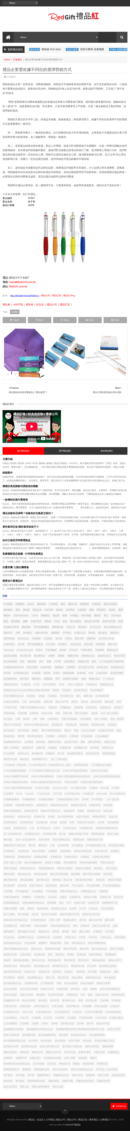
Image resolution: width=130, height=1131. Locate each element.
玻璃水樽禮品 (95, 954)
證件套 (59, 638)
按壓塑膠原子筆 (109, 903)
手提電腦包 (37, 891)
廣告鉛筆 (100, 880)
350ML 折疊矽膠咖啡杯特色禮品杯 (95, 49)
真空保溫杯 (9, 730)
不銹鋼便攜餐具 (11, 799)
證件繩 (80, 1023)
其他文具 (113, 816)
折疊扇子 (118, 707)
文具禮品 (70, 610)
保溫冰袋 (107, 811)
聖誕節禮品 (9, 736)
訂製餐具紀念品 (11, 1012)
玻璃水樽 (81, 954)
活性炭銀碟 (29, 943)
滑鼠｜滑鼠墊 (117, 719)
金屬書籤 (48, 678)
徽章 (119, 701)
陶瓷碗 (76, 1063)
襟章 (80, 1000)
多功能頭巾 (9, 851)
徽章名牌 (64, 885)
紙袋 (85, 989)
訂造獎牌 (60, 1017)
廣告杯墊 (107, 874)
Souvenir (29, 793)
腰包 (90, 994)
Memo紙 (104, 788)
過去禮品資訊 (107, 451)
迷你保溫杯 (60, 1040)
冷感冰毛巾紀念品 (86, 822)
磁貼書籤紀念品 (35, 977)
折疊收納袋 (9, 713)
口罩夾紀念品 (69, 828)
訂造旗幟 (36, 1017)
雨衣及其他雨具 (60, 1069)
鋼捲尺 (93, 1058)
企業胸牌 (8, 805)
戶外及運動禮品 (41, 627)
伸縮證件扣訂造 (78, 805)
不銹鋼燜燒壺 (28, 799)
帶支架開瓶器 (70, 862)
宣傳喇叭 (115, 851)
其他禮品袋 (41, 822)
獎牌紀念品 (112, 650)
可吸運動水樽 (85, 828)
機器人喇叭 (84, 931)
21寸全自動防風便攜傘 (15, 770)
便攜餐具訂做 (106, 684)
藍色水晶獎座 (28, 1000)
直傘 (22, 661)
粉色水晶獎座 (71, 983)
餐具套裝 (8, 1081)
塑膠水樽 (88, 696)
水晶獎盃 (36, 673)
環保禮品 (101, 610)
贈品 (63, 604)
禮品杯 (56, 615)
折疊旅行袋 (105, 897)
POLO (57, 621)
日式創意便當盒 (38, 920)
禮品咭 (67, 730)
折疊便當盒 (91, 707)
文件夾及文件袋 (106, 638)
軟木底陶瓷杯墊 (97, 1035)
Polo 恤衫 (50, 644)
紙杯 (119, 730)
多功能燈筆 (63, 845)
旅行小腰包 (9, 914)
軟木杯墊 (33, 1040)
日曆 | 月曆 (54, 920)
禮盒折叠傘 (77, 977)
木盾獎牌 (36, 638)
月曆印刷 (8, 459)
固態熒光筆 (78, 839)
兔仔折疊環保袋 (65, 816)
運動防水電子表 (53, 1052)
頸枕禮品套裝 (118, 1075)
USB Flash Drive (20, 615)
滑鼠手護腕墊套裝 (97, 943)
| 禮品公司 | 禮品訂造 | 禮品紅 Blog (57, 295)
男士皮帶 (91, 966)
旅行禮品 (8, 719)
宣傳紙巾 (62, 644)
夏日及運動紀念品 (113, 627)
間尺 (58, 678)
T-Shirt (34, 615)
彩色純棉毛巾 (117, 667)
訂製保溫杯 (25, 1006)
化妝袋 (7, 828)
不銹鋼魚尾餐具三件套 (68, 799)
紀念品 (40, 304)
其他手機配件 (96, 690)
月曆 (35, 719)
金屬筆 (51, 655)
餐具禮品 (20, 1081)
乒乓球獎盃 (97, 799)
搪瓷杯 (30, 908)
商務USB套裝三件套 (78, 834)
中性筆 (85, 799)
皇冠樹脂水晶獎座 (108, 966)
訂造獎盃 (71, 1017)
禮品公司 (52, 304)
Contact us (120, 1106)
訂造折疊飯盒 (10, 1017)
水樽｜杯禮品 (100, 719)
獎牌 (120, 610)
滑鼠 (66, 943)
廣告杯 (29, 304)
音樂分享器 (77, 1075)
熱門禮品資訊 (65, 451)
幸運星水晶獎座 (83, 868)
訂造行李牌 (100, 1017)
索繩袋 (93, 989)
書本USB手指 (95, 920)
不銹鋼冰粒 (91, 684)
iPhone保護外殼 (117, 793)
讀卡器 (90, 1023)
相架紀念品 (105, 971)
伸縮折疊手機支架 (24, 805)
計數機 (35, 1023)
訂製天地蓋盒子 (41, 1006)
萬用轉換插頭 (118, 994)
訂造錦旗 (24, 1023)
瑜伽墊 (7, 960)
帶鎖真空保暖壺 (64, 868)
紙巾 (41, 661)
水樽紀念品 (70, 937)
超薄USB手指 (113, 1029)
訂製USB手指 (10, 1006)
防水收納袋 (38, 1063)
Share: (19, 793)
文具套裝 (93, 908)
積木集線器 (109, 977)
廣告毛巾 (8, 632)
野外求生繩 (69, 1052)
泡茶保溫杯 (119, 937)
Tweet (16, 320)
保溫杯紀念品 (104, 655)
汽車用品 (93, 937)
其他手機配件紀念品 (14, 696)
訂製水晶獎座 (100, 1006)
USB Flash (116, 615)
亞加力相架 (32, 667)
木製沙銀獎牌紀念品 (60, 926)
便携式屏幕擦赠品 (12, 811)
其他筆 (53, 822)
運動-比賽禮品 (92, 1046)
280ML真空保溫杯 (99, 770)
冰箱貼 (41, 696)
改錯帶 (73, 908)
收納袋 (94, 713)
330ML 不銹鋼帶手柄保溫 (16, 776)
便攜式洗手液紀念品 (50, 811)
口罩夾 (56, 828)
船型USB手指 (101, 994)
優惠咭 (55, 690)
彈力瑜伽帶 (9, 885)
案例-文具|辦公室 (101, 926)
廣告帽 (63, 650)
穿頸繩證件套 (31, 983)
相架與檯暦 (68, 673)
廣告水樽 (79, 638)
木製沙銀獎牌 (40, 926)
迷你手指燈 (74, 1040)
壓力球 (32, 845)
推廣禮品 (84, 604)
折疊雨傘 (34, 713)
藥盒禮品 (42, 1000)
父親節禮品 (25, 954)
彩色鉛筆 (22, 885)
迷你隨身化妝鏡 (29, 1046)
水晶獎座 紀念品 (26, 937)
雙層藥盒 (26, 1069)
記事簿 (54, 1023)
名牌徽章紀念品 (32, 834)
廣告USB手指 (62, 701)
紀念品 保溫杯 (88, 730)
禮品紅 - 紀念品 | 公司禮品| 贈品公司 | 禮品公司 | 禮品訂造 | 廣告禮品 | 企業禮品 (68, 1119)
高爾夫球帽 (67, 1081)
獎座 (50, 954)
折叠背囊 (78, 707)
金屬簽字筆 (21, 1058)
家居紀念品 (102, 667)
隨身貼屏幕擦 (92, 753)
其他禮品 (31, 696)
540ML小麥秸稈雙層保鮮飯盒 (18, 788)
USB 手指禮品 (49, 684)
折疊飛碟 (51, 903)
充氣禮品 (66, 690)
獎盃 (6, 621)
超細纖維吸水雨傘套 (14, 1029)
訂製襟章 (62, 736)
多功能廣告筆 (102, 696)
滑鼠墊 (47, 673)
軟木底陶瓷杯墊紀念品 (15, 1040)
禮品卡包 (50, 977)
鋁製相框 (82, 1058)
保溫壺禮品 (9, 816)
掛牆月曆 (67, 713)
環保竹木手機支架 (12, 724)
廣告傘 (6, 304)
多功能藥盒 (77, 845)
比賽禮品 (97, 931)
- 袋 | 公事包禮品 (58, 759)
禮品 (18, 610)
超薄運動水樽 (28, 1035)
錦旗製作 (8, 472)
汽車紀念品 (105, 937)
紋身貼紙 (81, 673)
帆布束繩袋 (35, 701)
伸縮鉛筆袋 (94, 805)
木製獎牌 (99, 650)
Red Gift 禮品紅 (73, 1124)
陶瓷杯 (7, 615)
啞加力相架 (112, 834)
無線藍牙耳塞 (10, 954)
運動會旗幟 (107, 1046)
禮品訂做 (37, 610)
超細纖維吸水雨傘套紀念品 (40, 1029)
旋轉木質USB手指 (91, 914)
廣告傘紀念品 (24, 874)
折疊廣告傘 (105, 707)
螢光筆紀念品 (68, 1000)
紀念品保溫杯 (10, 989)
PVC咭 (36, 684)
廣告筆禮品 (9, 638)
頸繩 (83, 678)
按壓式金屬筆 (10, 908)
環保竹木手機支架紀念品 (36, 724)
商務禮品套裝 (97, 834)
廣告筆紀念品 (42, 880)
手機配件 (26, 897)
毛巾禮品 (109, 931)
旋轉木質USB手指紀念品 (16, 920)
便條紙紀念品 (88, 655)
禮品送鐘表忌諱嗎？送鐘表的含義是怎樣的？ (28, 513)
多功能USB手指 (11, 627)
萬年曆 (21, 736)
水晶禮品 (48, 638)
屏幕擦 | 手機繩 (52, 862)
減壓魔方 (42, 943)
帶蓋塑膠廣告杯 (46, 868)
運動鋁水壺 (37, 1052)
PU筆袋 (115, 788)
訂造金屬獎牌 (10, 1023)
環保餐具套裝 (98, 724)
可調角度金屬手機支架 (106, 828)
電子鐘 (30, 1075)
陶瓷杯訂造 (64, 1063)
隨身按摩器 (88, 1063)
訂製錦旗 (74, 736)
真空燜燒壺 (9, 977)
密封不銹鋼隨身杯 (33, 862)
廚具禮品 (98, 868)
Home (7, 59)
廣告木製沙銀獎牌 (91, 874)
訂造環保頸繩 (85, 1017)
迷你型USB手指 (91, 621)
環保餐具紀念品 (60, 966)
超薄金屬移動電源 (47, 1035)
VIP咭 (61, 684)
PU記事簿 (8, 793)
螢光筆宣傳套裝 (35, 736)
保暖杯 (81, 811)
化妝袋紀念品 (20, 828)
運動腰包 (24, 1052)
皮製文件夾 (29, 971)
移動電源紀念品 (93, 977)
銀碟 (64, 615)
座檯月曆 (48, 701)
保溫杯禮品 (46, 667)
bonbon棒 (102, 793)
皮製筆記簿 (43, 971)
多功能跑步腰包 (116, 845)
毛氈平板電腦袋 (69, 719)
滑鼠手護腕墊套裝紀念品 (16, 948)
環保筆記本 (57, 724)
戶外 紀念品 (77, 885)
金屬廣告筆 (27, 747)
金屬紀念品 (35, 1058)
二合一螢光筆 (112, 799)
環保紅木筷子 (115, 960)
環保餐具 (82, 627)
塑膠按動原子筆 (95, 839)
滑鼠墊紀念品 (78, 943)
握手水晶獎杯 (81, 713)
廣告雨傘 (26, 627)
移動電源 (31, 661)
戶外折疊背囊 (93, 885)
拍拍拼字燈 (93, 903)
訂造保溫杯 (101, 673)
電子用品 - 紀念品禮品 (107, 1069)
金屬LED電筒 (84, 1052)
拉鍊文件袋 (46, 713)
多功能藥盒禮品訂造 (96, 845)
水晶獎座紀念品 (21, 673)
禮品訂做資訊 (110, 604)
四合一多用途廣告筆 (25, 839)
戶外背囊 (8, 891)
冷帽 (72, 822)
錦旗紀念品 (23, 753)
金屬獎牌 (8, 1058)
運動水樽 (112, 644)
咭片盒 (62, 834)
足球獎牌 (28, 742)
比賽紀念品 (79, 632)
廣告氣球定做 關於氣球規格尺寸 (21, 526)
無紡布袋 (84, 948)
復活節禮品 (51, 885)
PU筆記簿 (25, 684)
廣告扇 (84, 701)
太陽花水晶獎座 (11, 701)
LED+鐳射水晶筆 (78, 788)
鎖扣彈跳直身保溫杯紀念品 (17, 1063)
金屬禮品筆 (65, 747)
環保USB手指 (38, 960)
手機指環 (103, 891)
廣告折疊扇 (96, 701)
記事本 (44, 1023)
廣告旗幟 (75, 874)
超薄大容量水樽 (11, 1035)
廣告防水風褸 (114, 880)
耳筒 (83, 994)
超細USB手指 (102, 1023)
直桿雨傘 (80, 971)
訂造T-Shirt (27, 1012)
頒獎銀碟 (90, 1075)
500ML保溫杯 (71, 782)
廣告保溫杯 (9, 874)
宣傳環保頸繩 (24, 857)
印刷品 (68, 638)
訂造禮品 (17, 59)
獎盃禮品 (60, 954)
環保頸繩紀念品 (41, 966)
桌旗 (115, 926)
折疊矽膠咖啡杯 (11, 903)
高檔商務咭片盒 (39, 759)
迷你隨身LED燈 (11, 1046)
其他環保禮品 (26, 822)
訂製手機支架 (72, 1006)
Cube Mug (9, 650)
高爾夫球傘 (72, 655)
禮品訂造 (65, 304)
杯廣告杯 (85, 926)
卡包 (32, 828)
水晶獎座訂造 (43, 937)
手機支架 (52, 707)
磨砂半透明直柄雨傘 (51, 730)
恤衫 (65, 621)
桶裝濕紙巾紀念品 (26, 931)
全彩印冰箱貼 (82, 816)
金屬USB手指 (41, 632)
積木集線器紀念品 (12, 983)
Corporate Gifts (60, 788)
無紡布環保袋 (70, 948)
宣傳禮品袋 (55, 857)
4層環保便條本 (11, 684)
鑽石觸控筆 (37, 753)
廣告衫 (97, 615)
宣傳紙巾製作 (71, 857)
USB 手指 (57, 793)
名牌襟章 (71, 667)
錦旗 (120, 621)
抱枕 (61, 903)
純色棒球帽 (62, 989)
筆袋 (76, 730)
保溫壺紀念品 (24, 816)
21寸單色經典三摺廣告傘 (111, 661)
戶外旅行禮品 (10, 707)
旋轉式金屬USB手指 (69, 914)
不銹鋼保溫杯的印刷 (14, 667)
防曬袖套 (50, 753)
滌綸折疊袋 (55, 943)
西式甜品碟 (91, 1000)
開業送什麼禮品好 (13, 580)
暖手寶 (82, 920)
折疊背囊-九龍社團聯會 (16, 567)
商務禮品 (45, 615)
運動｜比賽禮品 (11, 747)
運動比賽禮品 (10, 1052)
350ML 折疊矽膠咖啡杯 (42, 776)
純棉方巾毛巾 (47, 989)
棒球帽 (65, 931)
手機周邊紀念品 (88, 891)
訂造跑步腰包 (116, 1017)
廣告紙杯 (109, 701)
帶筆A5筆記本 (107, 862)
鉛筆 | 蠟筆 (69, 1058)
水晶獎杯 (57, 937)
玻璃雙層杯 (110, 954)
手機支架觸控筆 (11, 897)
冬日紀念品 (95, 627)
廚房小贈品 (111, 868)
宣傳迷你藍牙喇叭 (101, 857)
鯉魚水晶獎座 (10, 1086)
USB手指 (18, 304)
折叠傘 (63, 897)
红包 (91, 673)
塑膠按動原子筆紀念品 (15, 845)
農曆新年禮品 (54, 742)
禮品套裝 (102, 632)
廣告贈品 (8, 610)
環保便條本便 (54, 960)
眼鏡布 (21, 977)
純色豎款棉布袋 (106, 730)
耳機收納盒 (72, 994)
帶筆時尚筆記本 (28, 868)
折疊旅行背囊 (90, 897)
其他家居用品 (80, 690)
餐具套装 (24, 759)
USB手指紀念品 (72, 793)
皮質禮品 (56, 971)
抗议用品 (52, 897)
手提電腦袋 (51, 891)
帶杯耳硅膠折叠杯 (88, 862)
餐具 (94, 661)
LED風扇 (93, 788)
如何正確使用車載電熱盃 (16, 540)
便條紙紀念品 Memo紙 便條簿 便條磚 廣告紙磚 (26, 690)
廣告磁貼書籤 (26, 880)
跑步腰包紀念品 (78, 1035)
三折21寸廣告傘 (75, 684)
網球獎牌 (40, 994)
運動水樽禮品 (94, 742)
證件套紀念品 (67, 1023)
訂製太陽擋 (57, 1006)
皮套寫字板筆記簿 (12, 971)
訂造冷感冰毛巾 (62, 1012)
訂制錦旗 (116, 1000)
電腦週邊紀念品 (61, 1075)
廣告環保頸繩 (10, 880)
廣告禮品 (41, 604)
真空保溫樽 (23, 730)
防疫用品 (51, 1063)
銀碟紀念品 (107, 747)
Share (41, 320)
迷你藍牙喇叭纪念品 (104, 1040)
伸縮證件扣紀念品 (59, 805)
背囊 (49, 661)
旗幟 (25, 621)
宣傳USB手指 (101, 851)
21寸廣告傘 (108, 678)
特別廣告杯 (39, 954)
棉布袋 (55, 931)
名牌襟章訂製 (49, 834)
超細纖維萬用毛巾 (12, 742)
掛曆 (58, 713)
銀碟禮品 (94, 747)
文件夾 (82, 908)
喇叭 (78, 696)
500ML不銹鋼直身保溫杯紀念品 (46, 782)
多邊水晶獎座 (38, 851)
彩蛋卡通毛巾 (36, 885)
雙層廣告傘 (102, 1063)
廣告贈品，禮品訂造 (62, 880)
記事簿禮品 (9, 644)
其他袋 (63, 822)
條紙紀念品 (43, 931)
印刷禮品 (52, 696)
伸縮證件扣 (41, 805)
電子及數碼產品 (35, 644)
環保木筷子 (83, 960)
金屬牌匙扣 (113, 1052)
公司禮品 (53, 604)
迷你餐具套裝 (10, 678)
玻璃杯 (70, 954)
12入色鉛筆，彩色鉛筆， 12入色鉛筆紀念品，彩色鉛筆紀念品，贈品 (37, 765)
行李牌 (57, 661)
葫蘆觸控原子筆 (11, 1000)
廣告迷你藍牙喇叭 (84, 880)
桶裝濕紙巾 (9, 931)
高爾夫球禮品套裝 (85, 1081)
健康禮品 (59, 667)
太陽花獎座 (65, 851)
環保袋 (92, 632)
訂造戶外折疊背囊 (93, 1012)
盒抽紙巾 (68, 971)
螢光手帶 (54, 1000)
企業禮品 (96, 604)
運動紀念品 (109, 742)
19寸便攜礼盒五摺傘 (101, 765)
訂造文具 (24, 1017)
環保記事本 (25, 966)
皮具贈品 (112, 724)
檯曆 (42, 719)
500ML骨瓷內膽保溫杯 (91, 782)
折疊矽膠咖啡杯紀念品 (33, 903)
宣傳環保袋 (9, 857)
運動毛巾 (114, 632)
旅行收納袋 (23, 914)
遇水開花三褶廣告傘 (72, 1046)
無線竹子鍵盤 (116, 948)
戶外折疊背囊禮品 (111, 885)
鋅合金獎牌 (9, 753)
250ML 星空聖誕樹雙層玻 (75, 770)
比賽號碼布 (53, 719)
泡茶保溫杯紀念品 (12, 943)
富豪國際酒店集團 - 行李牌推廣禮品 (23, 553)
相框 (116, 971)
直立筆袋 (92, 971)
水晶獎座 (82, 610)
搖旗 (22, 908)
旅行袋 (35, 914)
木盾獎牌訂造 (10, 926)
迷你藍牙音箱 (71, 742)
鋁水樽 (21, 644)
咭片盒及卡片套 (86, 667)
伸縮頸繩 (107, 805)
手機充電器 (86, 650)
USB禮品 (74, 615)
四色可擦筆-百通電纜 (60, 49)
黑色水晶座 (57, 1086)
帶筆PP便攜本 (10, 868)
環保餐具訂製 (77, 966)
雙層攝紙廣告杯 (11, 1069)
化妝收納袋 (112, 822)
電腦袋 (61, 655)
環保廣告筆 (69, 960)
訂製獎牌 (50, 736)
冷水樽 (101, 822)
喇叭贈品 (8, 839)
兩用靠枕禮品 (99, 816)
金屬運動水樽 (80, 747)
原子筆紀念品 (43, 828)
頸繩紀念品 (94, 678)
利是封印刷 (119, 655)
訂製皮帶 (115, 1006)
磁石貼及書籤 (10, 655)
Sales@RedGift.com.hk (22, 282)
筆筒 (59, 983)
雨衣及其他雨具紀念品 (82, 1069)
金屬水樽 (40, 747)
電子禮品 (8, 1075)
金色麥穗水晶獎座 (52, 1058)
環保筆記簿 (71, 724)
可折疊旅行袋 (66, 696)
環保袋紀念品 (10, 966)
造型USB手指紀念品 (49, 1046)
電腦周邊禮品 (43, 1075)
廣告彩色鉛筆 (40, 874)
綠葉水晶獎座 (26, 994)
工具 (24, 701)
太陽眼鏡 (52, 851)
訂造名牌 (77, 1012)
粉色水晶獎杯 (87, 983)
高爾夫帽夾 (53, 1081)
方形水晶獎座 (107, 908)
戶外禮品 (67, 632)
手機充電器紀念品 (69, 891)
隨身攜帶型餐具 (75, 753)
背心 (106, 615)
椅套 (74, 931)
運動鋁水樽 (83, 661)
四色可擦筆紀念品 (61, 839)
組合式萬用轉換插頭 (110, 989)
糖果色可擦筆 (103, 983)
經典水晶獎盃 (10, 994)
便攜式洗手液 (31, 811)
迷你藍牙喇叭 (117, 673)
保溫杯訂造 (39, 816)
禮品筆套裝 (63, 977)
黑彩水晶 (24, 1086)
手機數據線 (65, 707)
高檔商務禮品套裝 (36, 1081)
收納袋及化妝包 (59, 908)
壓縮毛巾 (42, 845)
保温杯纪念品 (93, 811)
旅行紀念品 (23, 638)
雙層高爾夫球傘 (41, 1069)
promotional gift (25, 650)
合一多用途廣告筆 (12, 834)
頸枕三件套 (103, 1075)
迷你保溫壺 (46, 1040)
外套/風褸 (86, 615)
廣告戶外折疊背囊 (59, 874)
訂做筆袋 (104, 1000)
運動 (83, 742)
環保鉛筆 (84, 724)
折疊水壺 (118, 897)
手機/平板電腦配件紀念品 (32, 707)
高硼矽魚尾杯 (103, 1081)
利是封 (39, 650)
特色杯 (56, 673)
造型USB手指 (108, 621)
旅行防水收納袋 (49, 914)
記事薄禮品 (69, 661)
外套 (52, 845)
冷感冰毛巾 (35, 621)
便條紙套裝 (68, 811)
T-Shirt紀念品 (43, 793)
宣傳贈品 (85, 857)
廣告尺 (74, 701)
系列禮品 (27, 632)
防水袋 (61, 753)
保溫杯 (112, 610)
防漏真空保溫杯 (70, 678)
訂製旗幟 (86, 1006)
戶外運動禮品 (22, 891)
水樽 (18, 632)
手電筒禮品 (39, 897)
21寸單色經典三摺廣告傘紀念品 (44, 770)
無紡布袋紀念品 (99, 948)
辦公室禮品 (75, 621)
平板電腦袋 (51, 650)
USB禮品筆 (88, 793)
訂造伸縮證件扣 (43, 1012)
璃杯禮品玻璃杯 (21, 960)
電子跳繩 (20, 1075)
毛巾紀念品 (9, 937)
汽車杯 (82, 937)
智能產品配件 (69, 920)
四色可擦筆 (40, 49)
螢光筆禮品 (39, 655)
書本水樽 (109, 920)
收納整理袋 (42, 908)
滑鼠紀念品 (36, 948)
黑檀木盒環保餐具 (40, 1086)
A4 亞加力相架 (42, 788)
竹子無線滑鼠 (47, 983)
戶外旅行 (73, 650)
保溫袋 (51, 816)
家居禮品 (15, 621)
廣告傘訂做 (57, 627)
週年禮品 (24, 678)
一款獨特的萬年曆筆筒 (15, 499)
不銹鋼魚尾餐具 (46, 799)
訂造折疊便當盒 (113, 1012)
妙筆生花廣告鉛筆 (83, 851)
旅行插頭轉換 (10, 661)
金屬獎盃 (52, 747)
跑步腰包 (40, 742)
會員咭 (26, 719)
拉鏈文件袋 (79, 903)
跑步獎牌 (63, 1035)
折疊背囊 (22, 713)
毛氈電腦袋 (85, 719)
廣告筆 (26, 610)
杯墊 (75, 926)
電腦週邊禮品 (108, 753)
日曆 (18, 719)
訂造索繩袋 (86, 736)
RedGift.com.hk (18, 286)
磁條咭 (35, 730)
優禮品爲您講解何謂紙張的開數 (20, 486)
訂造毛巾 (48, 1017)
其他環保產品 (10, 822)
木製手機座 (25, 926)
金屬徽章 (55, 632)
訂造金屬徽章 (102, 736)
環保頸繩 (100, 644)
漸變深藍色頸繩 (52, 948)
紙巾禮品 (75, 989)
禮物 (91, 610)
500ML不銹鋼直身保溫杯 (16, 782)
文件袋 (7, 673)
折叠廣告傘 (75, 897)
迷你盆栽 (87, 1040)
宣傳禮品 (20, 604)
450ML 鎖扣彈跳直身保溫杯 (106, 776)
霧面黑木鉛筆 (10, 759)
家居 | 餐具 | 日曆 (12, 862)
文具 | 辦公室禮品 (109, 713)
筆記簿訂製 (25, 655)
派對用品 (88, 644)
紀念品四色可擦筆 (29, 989)
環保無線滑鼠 (98, 960)
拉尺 (69, 903)
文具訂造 (70, 627)
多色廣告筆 (23, 851)
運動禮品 (36, 678)
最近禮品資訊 (23, 451)
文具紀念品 (75, 644)
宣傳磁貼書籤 (40, 857)
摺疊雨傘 (91, 638)
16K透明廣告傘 (81, 765)
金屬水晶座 (99, 1052)
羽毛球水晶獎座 (55, 994)
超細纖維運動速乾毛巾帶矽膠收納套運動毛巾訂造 (80, 1029)
